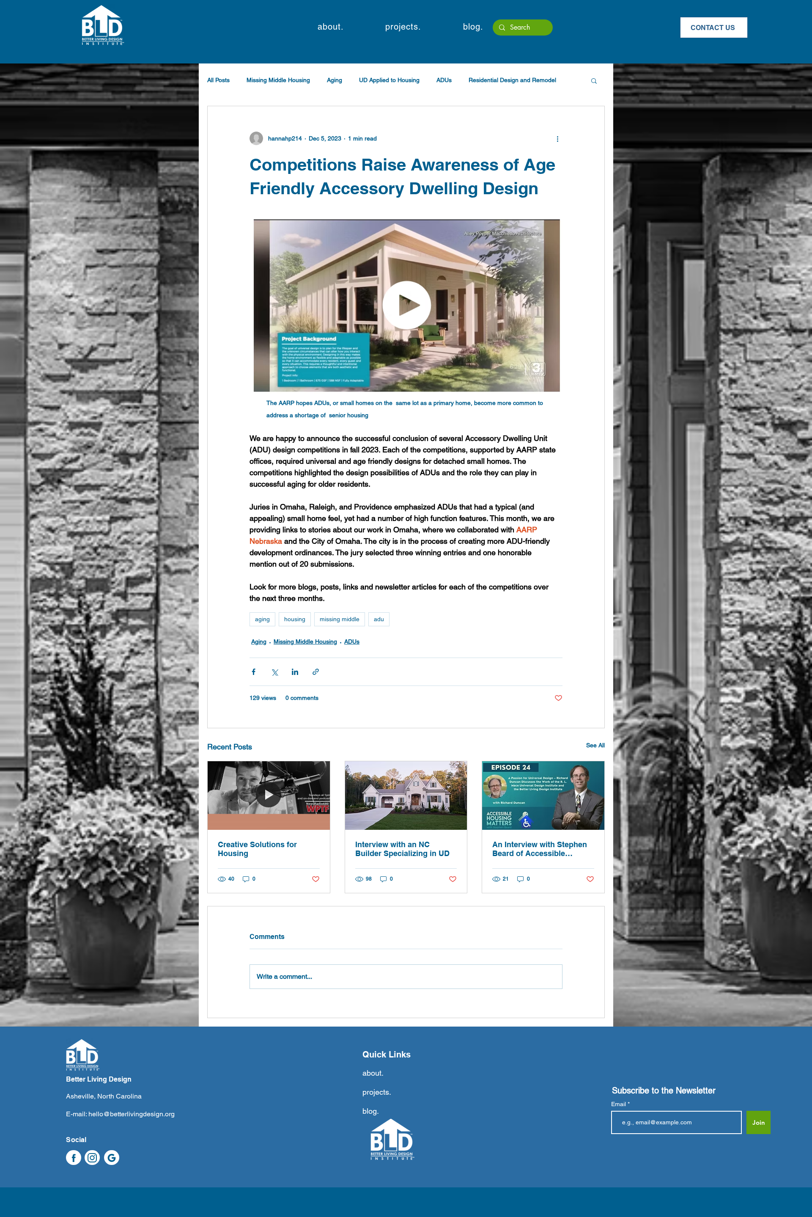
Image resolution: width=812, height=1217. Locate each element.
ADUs (444, 80)
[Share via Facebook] (254, 672)
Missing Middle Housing (278, 80)
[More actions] (557, 138)
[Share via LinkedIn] (295, 672)
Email (619, 1104)
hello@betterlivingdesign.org (131, 1114)
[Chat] (73, 1157)
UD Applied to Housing (389, 80)
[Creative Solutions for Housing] (269, 795)
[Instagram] (92, 1157)
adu (379, 619)
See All (595, 745)
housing (294, 619)
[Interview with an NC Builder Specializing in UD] (406, 795)
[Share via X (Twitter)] (274, 672)
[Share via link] (316, 672)
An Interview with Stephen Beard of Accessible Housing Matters (539, 849)
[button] (330, 26)
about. (373, 1072)
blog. (370, 1111)
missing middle (339, 619)
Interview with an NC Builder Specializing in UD (402, 849)
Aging (334, 80)
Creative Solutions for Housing (257, 849)
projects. (376, 1092)
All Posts (218, 80)
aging (262, 619)
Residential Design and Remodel (512, 80)
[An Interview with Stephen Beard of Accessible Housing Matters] (543, 795)
